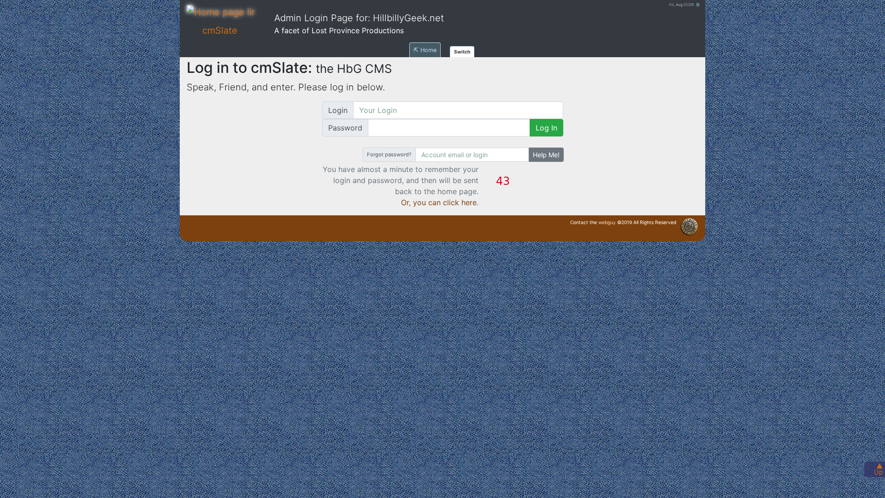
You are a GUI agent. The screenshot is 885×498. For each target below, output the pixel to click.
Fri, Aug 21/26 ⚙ (684, 4)
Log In (546, 127)
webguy (607, 222)
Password (345, 127)
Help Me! (546, 155)
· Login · (698, 234)
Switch (462, 51)
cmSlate (219, 30)
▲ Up (878, 469)
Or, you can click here (439, 202)
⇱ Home (425, 50)
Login (338, 110)
